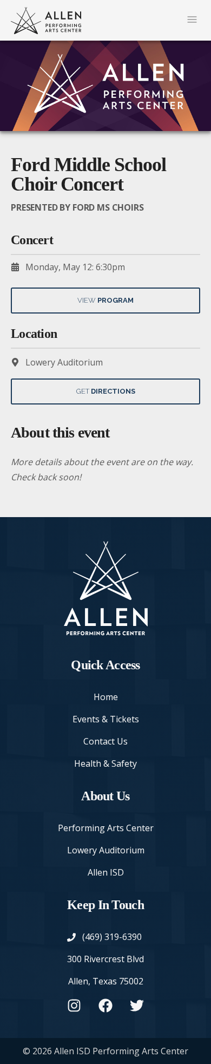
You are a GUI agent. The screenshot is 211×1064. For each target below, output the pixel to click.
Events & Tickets (105, 719)
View (105, 300)
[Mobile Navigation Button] (192, 20)
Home (106, 697)
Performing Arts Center (106, 828)
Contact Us (105, 741)
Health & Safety (105, 763)
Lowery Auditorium (105, 850)
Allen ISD (106, 872)
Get (105, 391)
